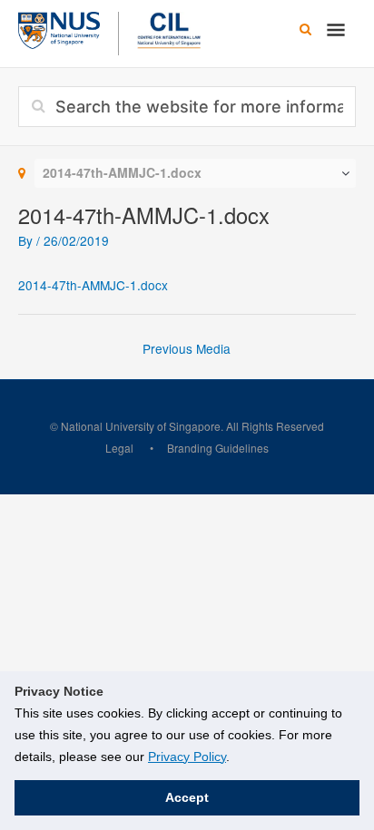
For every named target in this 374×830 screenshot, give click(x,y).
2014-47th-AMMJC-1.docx (93, 285)
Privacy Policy (187, 756)
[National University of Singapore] (59, 28)
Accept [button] (187, 797)
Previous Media (187, 348)
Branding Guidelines (218, 447)
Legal (119, 447)
